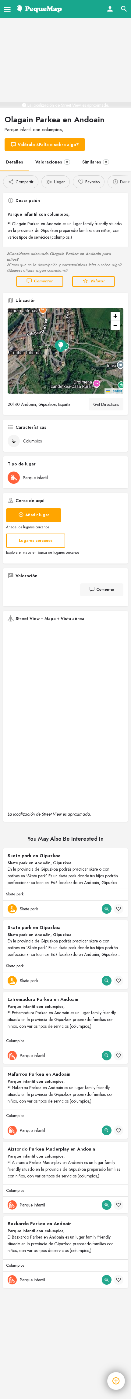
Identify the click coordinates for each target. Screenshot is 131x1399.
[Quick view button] (107, 909)
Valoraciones (51, 162)
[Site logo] (40, 9)
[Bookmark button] (118, 909)
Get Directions (106, 404)
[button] (65, 351)
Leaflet (116, 390)
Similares (94, 162)
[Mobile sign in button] (110, 9)
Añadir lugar (37, 515)
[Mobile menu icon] (7, 9)
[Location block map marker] (60, 346)
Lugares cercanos (35, 540)
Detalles (14, 162)
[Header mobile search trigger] (124, 9)
